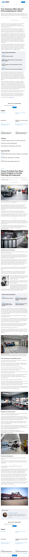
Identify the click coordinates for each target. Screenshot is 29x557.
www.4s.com (12, 97)
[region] (14, 554)
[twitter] (14, 20)
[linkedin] (13, 20)
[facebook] (11, 20)
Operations (2, 6)
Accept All (14, 555)
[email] (17, 20)
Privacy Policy (25, 553)
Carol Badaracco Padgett (4, 179)
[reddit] (15, 20)
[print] (27, 20)
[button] (1, 2)
